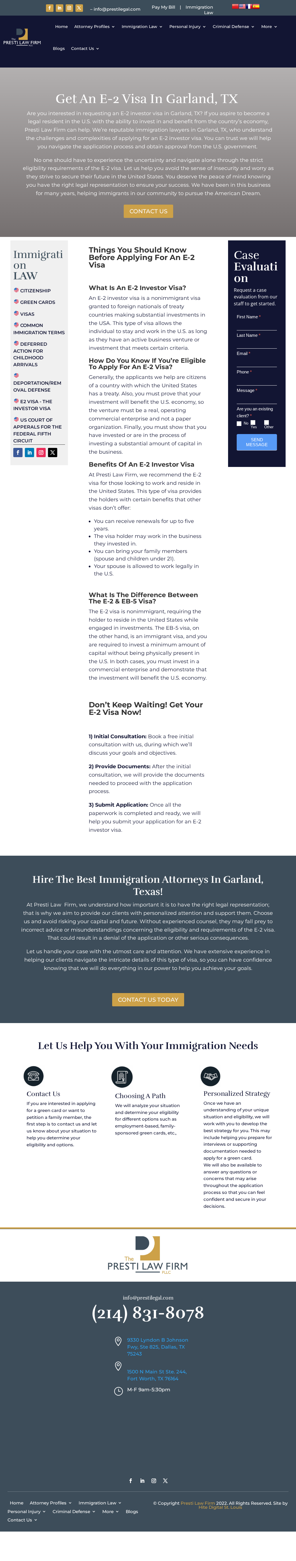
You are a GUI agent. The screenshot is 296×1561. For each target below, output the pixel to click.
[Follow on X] (79, 8)
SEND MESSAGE (257, 442)
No (245, 423)
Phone (244, 371)
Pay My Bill (163, 7)
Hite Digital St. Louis (220, 1507)
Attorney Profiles (92, 26)
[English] (242, 8)
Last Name (248, 335)
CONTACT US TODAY (148, 999)
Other (268, 427)
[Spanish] (256, 8)
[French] (249, 8)
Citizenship (35, 290)
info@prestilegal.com (148, 1298)
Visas (26, 314)
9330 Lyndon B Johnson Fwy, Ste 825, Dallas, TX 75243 (157, 1347)
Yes (254, 427)
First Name (249, 316)
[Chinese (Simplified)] (235, 8)
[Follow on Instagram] (69, 8)
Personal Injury (185, 26)
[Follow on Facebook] (49, 8)
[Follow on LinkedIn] (59, 8)
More (266, 26)
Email (243, 353)
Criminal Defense (231, 26)
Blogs (59, 48)
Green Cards (37, 302)
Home (60, 26)
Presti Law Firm (198, 1503)
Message (247, 390)
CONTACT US (148, 211)
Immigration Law (139, 26)
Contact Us (82, 48)
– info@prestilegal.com (115, 9)
